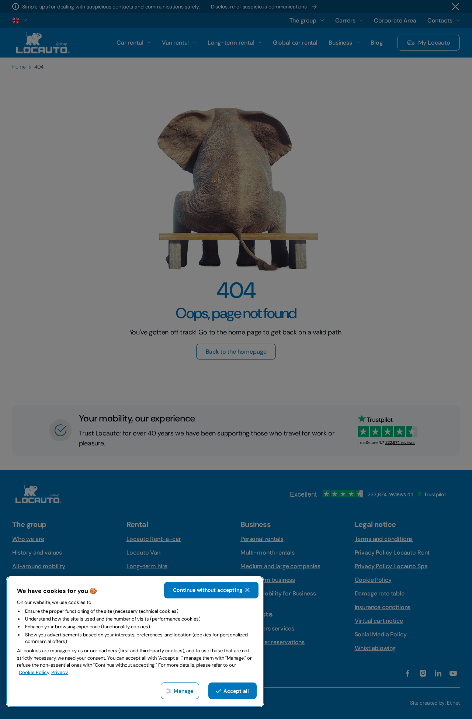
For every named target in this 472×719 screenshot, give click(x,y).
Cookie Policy (34, 672)
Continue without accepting (207, 590)
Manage (183, 691)
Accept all (236, 691)
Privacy (59, 672)
